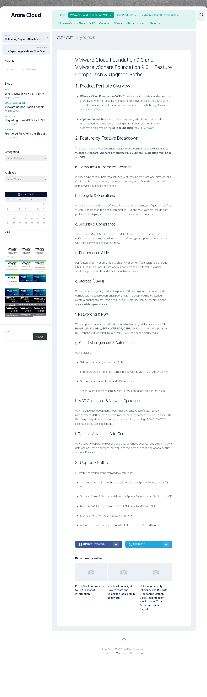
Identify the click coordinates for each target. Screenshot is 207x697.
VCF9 (12, 116)
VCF (7, 116)
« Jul (7, 232)
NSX (7, 89)
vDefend (9, 129)
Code (102, 23)
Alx (142, 653)
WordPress (122, 653)
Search (8, 331)
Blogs (62, 15)
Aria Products (125, 15)
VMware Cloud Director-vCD (159, 15)
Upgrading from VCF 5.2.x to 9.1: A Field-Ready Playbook (40, 120)
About (153, 23)
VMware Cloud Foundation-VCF (89, 15)
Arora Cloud (26, 15)
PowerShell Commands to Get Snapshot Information (89, 589)
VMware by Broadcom (127, 23)
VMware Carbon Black (15, 103)
